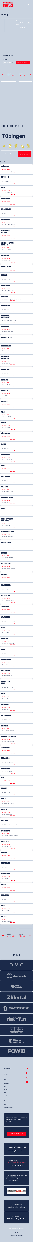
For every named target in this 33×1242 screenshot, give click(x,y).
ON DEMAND (6, 1089)
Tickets (12, 172)
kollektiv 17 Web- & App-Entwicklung (16, 1219)
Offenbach (11, 75)
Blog (5, 1086)
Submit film (6, 1083)
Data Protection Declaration (16, 1235)
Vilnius (22, 75)
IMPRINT (16, 1232)
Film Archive (6, 1074)
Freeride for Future (8, 1107)
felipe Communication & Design (16, 1207)
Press (5, 1092)
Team (5, 1104)
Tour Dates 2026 (7, 1068)
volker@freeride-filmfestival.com (17, 1162)
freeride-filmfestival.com (16, 1166)
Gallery (5, 1095)
